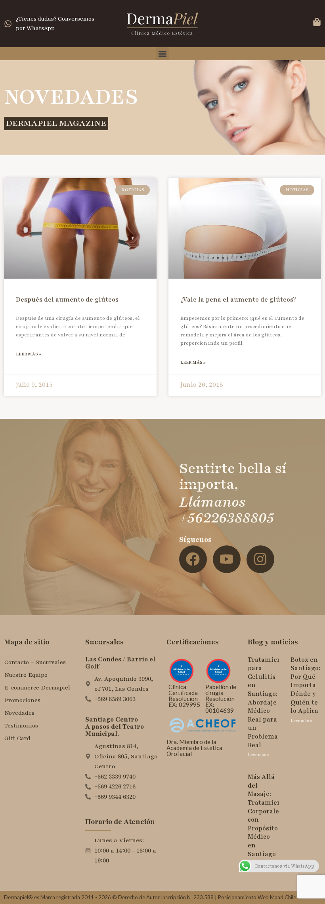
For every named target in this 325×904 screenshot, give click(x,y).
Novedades (19, 713)
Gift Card (17, 738)
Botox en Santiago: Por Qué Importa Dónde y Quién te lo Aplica (305, 685)
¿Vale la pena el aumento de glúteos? (238, 299)
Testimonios (21, 725)
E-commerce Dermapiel (37, 687)
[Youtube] (227, 559)
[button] (162, 53)
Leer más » (28, 354)
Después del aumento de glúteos (67, 299)
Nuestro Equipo (26, 675)
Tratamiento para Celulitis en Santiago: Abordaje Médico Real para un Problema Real (268, 702)
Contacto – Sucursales (35, 662)
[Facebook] (193, 559)
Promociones (22, 700)
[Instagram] (260, 559)
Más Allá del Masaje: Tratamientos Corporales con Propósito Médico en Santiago (269, 815)
